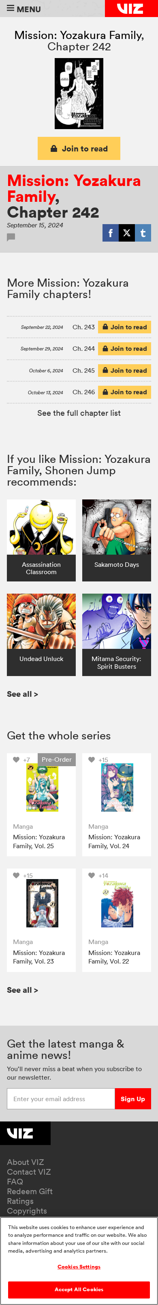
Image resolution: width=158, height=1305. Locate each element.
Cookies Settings (79, 1266)
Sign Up (133, 1098)
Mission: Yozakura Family (77, 35)
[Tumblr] (143, 232)
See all (22, 693)
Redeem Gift (30, 1191)
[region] (79, 1261)
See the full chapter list (79, 413)
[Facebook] (110, 232)
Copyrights (27, 1211)
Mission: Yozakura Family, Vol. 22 (114, 957)
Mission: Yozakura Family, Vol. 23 (39, 957)
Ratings (20, 1201)
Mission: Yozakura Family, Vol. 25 (39, 841)
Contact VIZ (29, 1172)
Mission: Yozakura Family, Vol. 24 (114, 841)
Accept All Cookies (79, 1289)
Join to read (85, 148)
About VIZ (25, 1162)
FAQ (15, 1181)
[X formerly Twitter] (127, 232)
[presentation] (41, 787)
